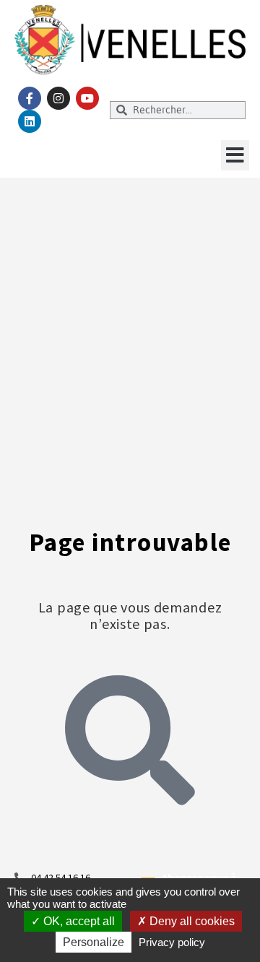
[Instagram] (58, 98)
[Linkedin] (29, 121)
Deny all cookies (191, 921)
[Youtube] (87, 98)
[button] (235, 155)
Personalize (93, 942)
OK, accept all (77, 921)
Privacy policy (172, 942)
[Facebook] (29, 98)
